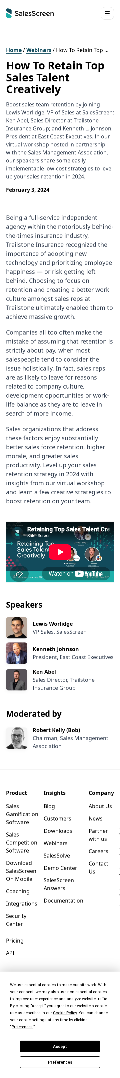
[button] (107, 13)
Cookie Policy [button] (65, 1013)
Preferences (60, 1062)
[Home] (30, 13)
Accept (60, 1046)
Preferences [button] (22, 1027)
